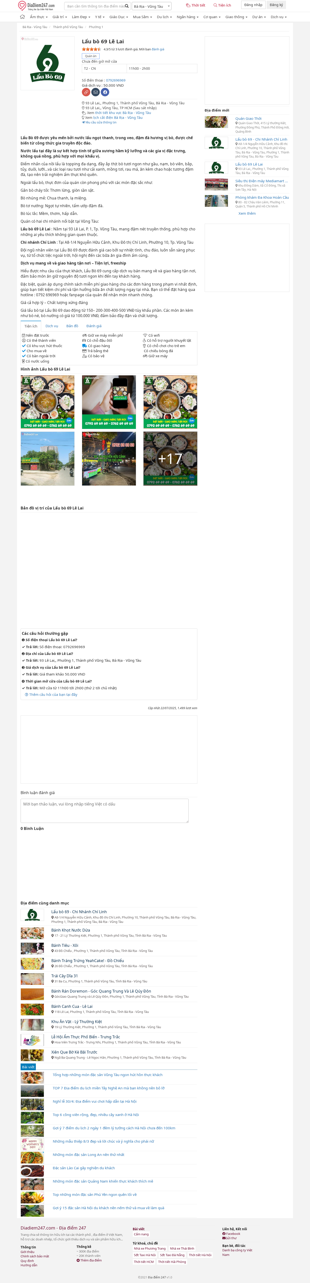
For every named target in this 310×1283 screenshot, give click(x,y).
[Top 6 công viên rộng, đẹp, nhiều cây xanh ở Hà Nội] (32, 1117)
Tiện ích (30, 326)
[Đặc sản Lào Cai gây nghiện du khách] (32, 1170)
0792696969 (115, 80)
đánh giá (158, 49)
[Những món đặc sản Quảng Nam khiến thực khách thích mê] (32, 1183)
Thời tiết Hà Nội (200, 1255)
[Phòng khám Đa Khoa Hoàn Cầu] (216, 200)
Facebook (232, 1233)
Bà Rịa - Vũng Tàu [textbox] (148, 6)
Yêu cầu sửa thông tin (100, 122)
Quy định (27, 1261)
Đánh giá (93, 325)
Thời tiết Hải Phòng (172, 1262)
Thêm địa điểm (91, 1260)
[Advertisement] (109, 749)
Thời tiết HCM (144, 1262)
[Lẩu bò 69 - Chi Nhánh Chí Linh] (32, 914)
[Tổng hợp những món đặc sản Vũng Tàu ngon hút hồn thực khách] (32, 1077)
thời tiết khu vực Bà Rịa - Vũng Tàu (123, 112)
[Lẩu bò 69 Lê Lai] (216, 167)
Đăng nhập (253, 4)
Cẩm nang (141, 1234)
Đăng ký (276, 4)
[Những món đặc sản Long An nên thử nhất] (32, 1157)
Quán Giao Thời (248, 118)
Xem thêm (247, 213)
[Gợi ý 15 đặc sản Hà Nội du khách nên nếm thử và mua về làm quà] (32, 1210)
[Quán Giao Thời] (216, 121)
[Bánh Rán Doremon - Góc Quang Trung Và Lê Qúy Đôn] (32, 993)
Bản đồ (72, 325)
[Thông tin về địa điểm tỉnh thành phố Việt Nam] (22, 16)
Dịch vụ (52, 325)
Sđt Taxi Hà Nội (145, 1255)
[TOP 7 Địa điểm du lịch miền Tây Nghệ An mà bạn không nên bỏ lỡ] (32, 1090)
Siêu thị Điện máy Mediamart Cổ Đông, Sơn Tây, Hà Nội (262, 180)
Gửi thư (231, 1238)
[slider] (91, 49)
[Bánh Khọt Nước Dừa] (32, 932)
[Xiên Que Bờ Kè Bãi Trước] (32, 1054)
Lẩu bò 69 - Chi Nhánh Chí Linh (261, 139)
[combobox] (151, 6)
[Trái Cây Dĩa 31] (32, 978)
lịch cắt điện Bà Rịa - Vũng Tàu (118, 117)
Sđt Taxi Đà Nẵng (172, 1255)
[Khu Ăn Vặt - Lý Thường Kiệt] (32, 1024)
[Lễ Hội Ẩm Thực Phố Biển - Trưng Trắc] (32, 1039)
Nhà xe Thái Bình (182, 1248)
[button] (39, 16)
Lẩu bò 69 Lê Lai (249, 164)
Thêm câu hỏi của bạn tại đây (52, 694)
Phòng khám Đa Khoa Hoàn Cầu (262, 197)
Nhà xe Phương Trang (150, 1248)
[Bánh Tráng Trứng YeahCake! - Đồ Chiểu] (32, 963)
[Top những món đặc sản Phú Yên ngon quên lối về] (32, 1197)
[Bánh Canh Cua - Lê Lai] (32, 1009)
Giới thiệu (27, 1252)
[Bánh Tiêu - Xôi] (32, 948)
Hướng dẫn (29, 1265)
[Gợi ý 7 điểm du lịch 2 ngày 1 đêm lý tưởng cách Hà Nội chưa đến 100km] (32, 1130)
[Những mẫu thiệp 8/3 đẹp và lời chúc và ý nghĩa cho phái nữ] (32, 1143)
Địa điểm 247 (157, 1277)
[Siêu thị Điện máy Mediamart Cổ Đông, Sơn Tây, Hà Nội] (216, 184)
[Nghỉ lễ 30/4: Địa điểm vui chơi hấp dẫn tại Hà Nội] (32, 1103)
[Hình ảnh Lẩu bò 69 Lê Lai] (48, 402)
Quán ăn (90, 56)
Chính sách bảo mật (35, 1256)
